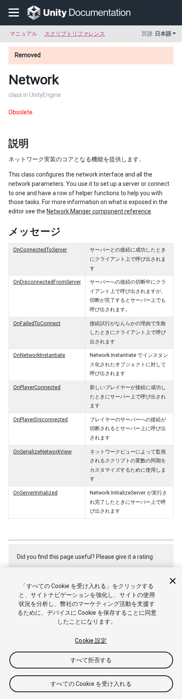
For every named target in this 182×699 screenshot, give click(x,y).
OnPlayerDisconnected (40, 420)
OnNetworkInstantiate (39, 355)
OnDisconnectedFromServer (47, 282)
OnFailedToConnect (37, 323)
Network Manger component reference (99, 211)
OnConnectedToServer (40, 250)
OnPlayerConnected (37, 387)
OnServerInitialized (35, 493)
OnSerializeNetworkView (42, 452)
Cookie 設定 (91, 640)
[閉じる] (173, 581)
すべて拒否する (91, 660)
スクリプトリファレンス (74, 33)
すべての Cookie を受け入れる (91, 683)
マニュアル (23, 33)
